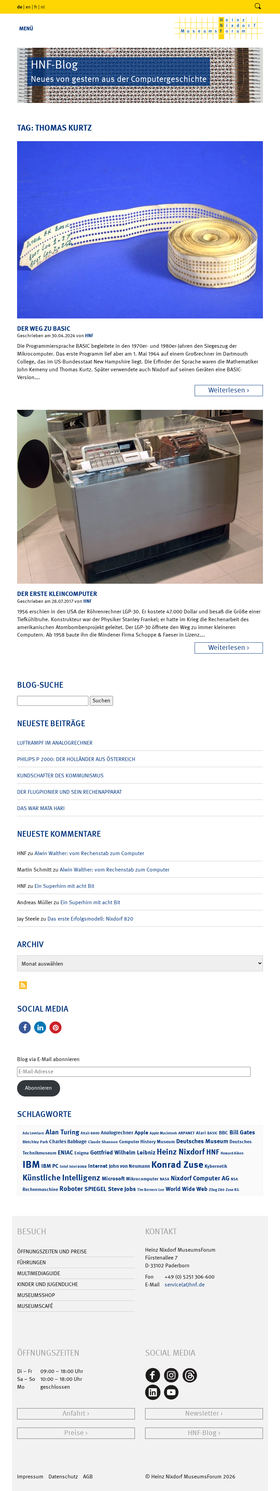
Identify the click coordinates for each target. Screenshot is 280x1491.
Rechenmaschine (40, 1189)
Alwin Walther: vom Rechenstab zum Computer (89, 853)
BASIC (212, 1133)
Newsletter (202, 1413)
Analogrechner (117, 1132)
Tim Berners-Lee (150, 1189)
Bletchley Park (35, 1142)
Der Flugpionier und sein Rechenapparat (69, 791)
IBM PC (49, 1165)
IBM (31, 1164)
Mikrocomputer (142, 1178)
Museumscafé (35, 1306)
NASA (164, 1179)
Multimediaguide (38, 1273)
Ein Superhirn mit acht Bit (64, 886)
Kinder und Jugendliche (47, 1284)
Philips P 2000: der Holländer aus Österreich (76, 759)
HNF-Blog (202, 1432)
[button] (25, 1027)
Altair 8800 (90, 1133)
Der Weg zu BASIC (43, 328)
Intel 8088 (78, 1166)
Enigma (81, 1153)
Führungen (31, 1262)
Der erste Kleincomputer (57, 594)
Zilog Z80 (216, 1189)
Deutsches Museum (202, 1141)
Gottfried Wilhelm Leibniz (122, 1152)
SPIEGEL (95, 1189)
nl (43, 7)
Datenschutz (63, 1476)
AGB (88, 1476)
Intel (64, 1166)
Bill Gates (242, 1132)
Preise (74, 1432)
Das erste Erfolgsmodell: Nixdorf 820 (90, 918)
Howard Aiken (232, 1153)
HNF (89, 335)
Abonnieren (38, 1087)
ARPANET (186, 1133)
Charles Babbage (68, 1141)
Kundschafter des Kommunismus (60, 775)
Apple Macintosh (163, 1133)
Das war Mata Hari (41, 808)
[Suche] (258, 7)
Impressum (30, 1476)
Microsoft (113, 1178)
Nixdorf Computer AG (200, 1178)
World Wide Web (187, 1189)
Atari (201, 1133)
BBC (223, 1132)
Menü (26, 28)
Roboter (71, 1188)
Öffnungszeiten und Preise (52, 1251)
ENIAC (65, 1152)
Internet (98, 1165)
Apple (141, 1132)
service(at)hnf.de (185, 1284)
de (19, 6)
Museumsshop (36, 1295)
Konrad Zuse (177, 1164)
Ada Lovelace (33, 1133)
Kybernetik (216, 1166)
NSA (234, 1179)
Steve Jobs (122, 1189)
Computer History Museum (147, 1141)
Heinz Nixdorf (181, 1151)
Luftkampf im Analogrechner (55, 742)
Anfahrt (73, 1413)
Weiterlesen (226, 390)
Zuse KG (232, 1189)
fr (35, 7)
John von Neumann (129, 1166)
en (28, 7)
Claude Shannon (103, 1142)
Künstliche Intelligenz (61, 1177)
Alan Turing (62, 1132)
